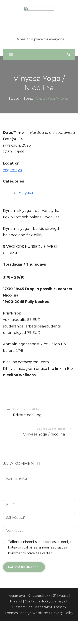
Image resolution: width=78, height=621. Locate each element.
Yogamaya (12, 170)
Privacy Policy (62, 613)
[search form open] (68, 54)
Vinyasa (26, 192)
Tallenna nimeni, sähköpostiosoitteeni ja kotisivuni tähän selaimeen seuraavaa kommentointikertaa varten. (39, 547)
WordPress (41, 613)
